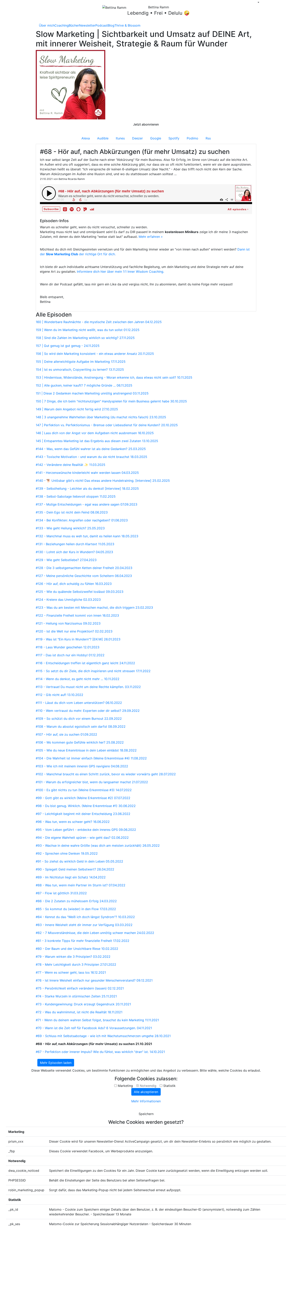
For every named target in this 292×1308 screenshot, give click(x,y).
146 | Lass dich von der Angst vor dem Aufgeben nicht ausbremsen (95, 433)
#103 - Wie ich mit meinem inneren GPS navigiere (82, 766)
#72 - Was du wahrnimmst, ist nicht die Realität (79, 1012)
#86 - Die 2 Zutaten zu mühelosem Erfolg (76, 901)
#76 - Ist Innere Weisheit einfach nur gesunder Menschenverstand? (94, 980)
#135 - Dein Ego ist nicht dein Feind (72, 512)
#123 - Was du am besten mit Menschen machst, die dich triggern (94, 607)
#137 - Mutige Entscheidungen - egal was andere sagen (86, 504)
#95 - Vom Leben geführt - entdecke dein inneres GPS (86, 830)
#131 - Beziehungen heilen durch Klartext (75, 544)
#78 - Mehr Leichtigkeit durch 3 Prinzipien (76, 964)
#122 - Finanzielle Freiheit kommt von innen (77, 615)
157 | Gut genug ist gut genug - (68, 346)
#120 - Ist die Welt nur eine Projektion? (74, 631)
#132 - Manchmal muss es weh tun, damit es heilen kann (87, 536)
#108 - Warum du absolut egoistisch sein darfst (81, 726)
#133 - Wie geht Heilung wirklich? (70, 528)
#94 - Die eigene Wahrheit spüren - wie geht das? (82, 838)
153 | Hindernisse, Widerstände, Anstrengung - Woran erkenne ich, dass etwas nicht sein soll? (114, 377)
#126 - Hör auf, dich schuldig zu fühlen (74, 584)
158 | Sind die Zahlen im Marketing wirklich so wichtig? (85, 338)
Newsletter (87, 25)
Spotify (173, 138)
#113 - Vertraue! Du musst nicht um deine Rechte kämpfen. (88, 687)
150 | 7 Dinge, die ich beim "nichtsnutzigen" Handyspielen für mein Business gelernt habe (111, 401)
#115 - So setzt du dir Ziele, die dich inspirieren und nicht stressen (93, 671)
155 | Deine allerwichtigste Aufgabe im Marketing (81, 362)
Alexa (85, 138)
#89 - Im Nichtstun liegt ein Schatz (71, 877)
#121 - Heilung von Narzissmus (68, 623)
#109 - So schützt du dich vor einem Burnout (79, 719)
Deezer (137, 138)
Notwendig (148, 1086)
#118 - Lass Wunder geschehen (67, 647)
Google (155, 138)
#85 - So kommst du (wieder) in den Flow (76, 909)
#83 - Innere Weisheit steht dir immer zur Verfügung (84, 925)
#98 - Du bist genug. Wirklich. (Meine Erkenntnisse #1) (86, 806)
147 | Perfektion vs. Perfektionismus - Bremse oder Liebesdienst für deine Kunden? (107, 425)
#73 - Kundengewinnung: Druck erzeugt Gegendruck (83, 1004)
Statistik (169, 1086)
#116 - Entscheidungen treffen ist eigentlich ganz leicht (85, 663)
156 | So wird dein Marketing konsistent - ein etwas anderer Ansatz (95, 354)
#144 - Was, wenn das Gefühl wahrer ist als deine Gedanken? (91, 449)
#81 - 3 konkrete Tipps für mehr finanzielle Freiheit (82, 941)
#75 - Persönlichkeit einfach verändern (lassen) (80, 988)
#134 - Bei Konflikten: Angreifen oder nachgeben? (82, 520)
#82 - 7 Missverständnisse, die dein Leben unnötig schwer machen (95, 933)
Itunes (120, 138)
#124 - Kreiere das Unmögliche (68, 600)
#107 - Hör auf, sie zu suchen (66, 734)
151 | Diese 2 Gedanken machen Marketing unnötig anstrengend (92, 393)
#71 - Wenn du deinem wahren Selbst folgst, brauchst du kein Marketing (97, 1020)
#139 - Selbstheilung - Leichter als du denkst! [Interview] (87, 488)
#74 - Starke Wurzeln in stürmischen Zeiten (76, 996)
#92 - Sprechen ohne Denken (67, 853)
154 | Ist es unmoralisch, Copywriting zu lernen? (80, 369)
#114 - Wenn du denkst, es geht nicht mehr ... (77, 679)
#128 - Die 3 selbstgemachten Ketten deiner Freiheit (84, 568)
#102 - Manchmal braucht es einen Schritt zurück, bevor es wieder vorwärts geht (106, 774)
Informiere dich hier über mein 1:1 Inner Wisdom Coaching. (120, 271)
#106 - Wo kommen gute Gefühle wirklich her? (80, 742)
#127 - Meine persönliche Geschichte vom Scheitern (84, 576)
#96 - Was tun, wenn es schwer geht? (73, 822)
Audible (102, 138)
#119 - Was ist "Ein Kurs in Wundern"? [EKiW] (78, 639)
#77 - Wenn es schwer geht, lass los (71, 972)
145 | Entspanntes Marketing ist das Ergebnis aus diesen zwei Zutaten (97, 441)
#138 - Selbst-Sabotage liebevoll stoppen (76, 496)
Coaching (61, 25)
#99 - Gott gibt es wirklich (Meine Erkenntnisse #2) (83, 798)
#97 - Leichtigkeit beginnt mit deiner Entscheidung (83, 814)
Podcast (101, 25)
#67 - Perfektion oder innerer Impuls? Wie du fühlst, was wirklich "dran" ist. (100, 1052)
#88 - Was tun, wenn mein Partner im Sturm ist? (80, 885)
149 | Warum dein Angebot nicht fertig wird (77, 409)
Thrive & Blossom (127, 25)
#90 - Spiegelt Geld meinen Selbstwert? (75, 869)
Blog (111, 25)
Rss (208, 138)
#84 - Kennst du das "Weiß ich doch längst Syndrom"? (85, 917)
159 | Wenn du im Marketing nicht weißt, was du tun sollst (87, 330)
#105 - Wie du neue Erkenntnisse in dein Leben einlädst (86, 750)
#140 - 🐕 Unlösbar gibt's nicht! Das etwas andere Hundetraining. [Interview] (103, 481)
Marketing (125, 1086)
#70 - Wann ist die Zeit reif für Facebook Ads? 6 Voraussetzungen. (94, 1028)
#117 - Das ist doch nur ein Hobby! (70, 655)
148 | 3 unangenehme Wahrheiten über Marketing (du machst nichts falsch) (101, 417)
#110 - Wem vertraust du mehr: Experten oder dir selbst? (88, 711)
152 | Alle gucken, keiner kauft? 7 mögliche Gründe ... (84, 385)
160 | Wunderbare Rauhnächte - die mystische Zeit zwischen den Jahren (99, 322)
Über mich (46, 25)
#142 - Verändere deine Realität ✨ (70, 465)
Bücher (74, 25)
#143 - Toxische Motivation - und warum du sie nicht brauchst (91, 457)
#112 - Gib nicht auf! (59, 695)
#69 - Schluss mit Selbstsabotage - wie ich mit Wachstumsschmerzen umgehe (103, 1036)
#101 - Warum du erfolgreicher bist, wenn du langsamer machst (92, 782)
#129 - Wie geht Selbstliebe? (66, 560)
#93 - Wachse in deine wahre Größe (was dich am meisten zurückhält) (98, 845)
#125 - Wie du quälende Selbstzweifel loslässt (79, 592)
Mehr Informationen (146, 1101)
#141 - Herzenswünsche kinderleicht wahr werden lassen (87, 473)
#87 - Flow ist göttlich (61, 893)
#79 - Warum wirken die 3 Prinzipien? (73, 957)
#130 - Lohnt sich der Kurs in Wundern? (74, 552)
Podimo (192, 138)
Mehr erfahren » (151, 237)
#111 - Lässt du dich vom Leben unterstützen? (79, 703)
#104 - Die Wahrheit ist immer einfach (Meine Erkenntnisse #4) (91, 758)
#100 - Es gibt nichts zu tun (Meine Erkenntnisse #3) (84, 790)
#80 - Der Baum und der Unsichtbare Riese (77, 949)
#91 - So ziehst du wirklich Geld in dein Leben (79, 861)
